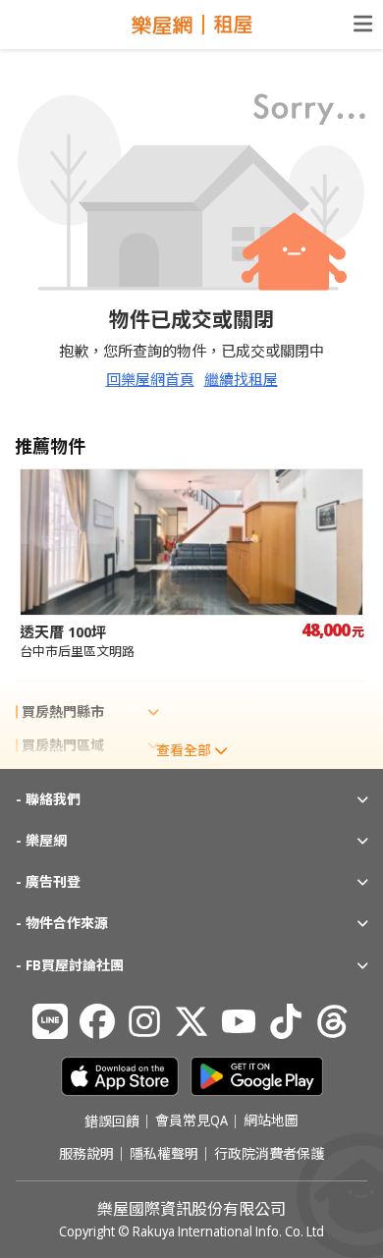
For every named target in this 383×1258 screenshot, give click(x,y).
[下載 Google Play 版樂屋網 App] (257, 1076)
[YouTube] (238, 1021)
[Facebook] (97, 1021)
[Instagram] (144, 1021)
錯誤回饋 (111, 1121)
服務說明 (86, 1154)
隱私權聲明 (164, 1154)
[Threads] (333, 1021)
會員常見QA (191, 1121)
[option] (191, 564)
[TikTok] (285, 1021)
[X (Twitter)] (191, 1021)
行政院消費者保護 (269, 1154)
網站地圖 (271, 1121)
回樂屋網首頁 (150, 379)
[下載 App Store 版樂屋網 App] (120, 1076)
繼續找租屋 (241, 379)
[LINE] (50, 1021)
